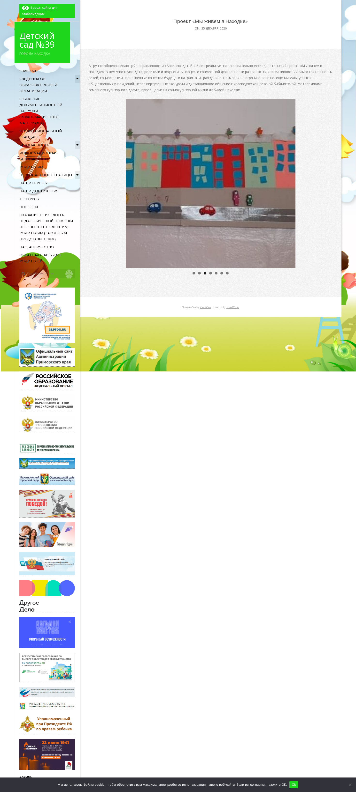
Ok (294, 784)
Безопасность (34, 144)
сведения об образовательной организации (38, 84)
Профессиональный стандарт (40, 133)
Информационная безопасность (38, 155)
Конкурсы (29, 198)
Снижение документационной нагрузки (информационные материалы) (40, 110)
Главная (27, 70)
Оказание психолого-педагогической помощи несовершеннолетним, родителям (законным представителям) (46, 226)
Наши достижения (39, 190)
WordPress (232, 307)
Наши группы (33, 182)
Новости (28, 206)
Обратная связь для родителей (40, 257)
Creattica (205, 307)
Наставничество (36, 246)
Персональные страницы (45, 174)
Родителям (31, 166)
